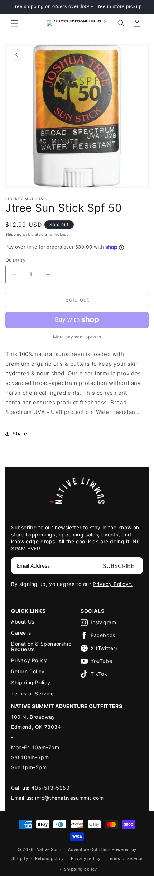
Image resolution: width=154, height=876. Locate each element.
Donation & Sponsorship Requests (41, 646)
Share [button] (20, 433)
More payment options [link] (77, 337)
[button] (14, 23)
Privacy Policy (29, 660)
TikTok (99, 674)
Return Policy (28, 671)
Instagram (103, 622)
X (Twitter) (104, 648)
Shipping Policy (30, 682)
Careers (21, 633)
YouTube (101, 661)
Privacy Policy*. (113, 584)
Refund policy (49, 858)
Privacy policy (86, 858)
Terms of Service (32, 693)
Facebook (103, 635)
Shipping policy (80, 869)
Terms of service (124, 858)
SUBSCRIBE (118, 565)
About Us (22, 622)
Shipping (13, 234)
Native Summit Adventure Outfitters (74, 849)
